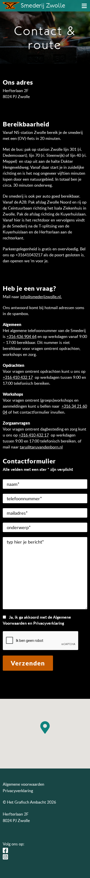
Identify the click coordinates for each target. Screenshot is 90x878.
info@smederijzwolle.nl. (41, 296)
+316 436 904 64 (21, 336)
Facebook (7, 850)
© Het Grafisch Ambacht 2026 (29, 802)
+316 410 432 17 (18, 377)
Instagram (7, 857)
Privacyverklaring (18, 790)
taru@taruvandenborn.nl (41, 447)
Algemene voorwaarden (23, 784)
